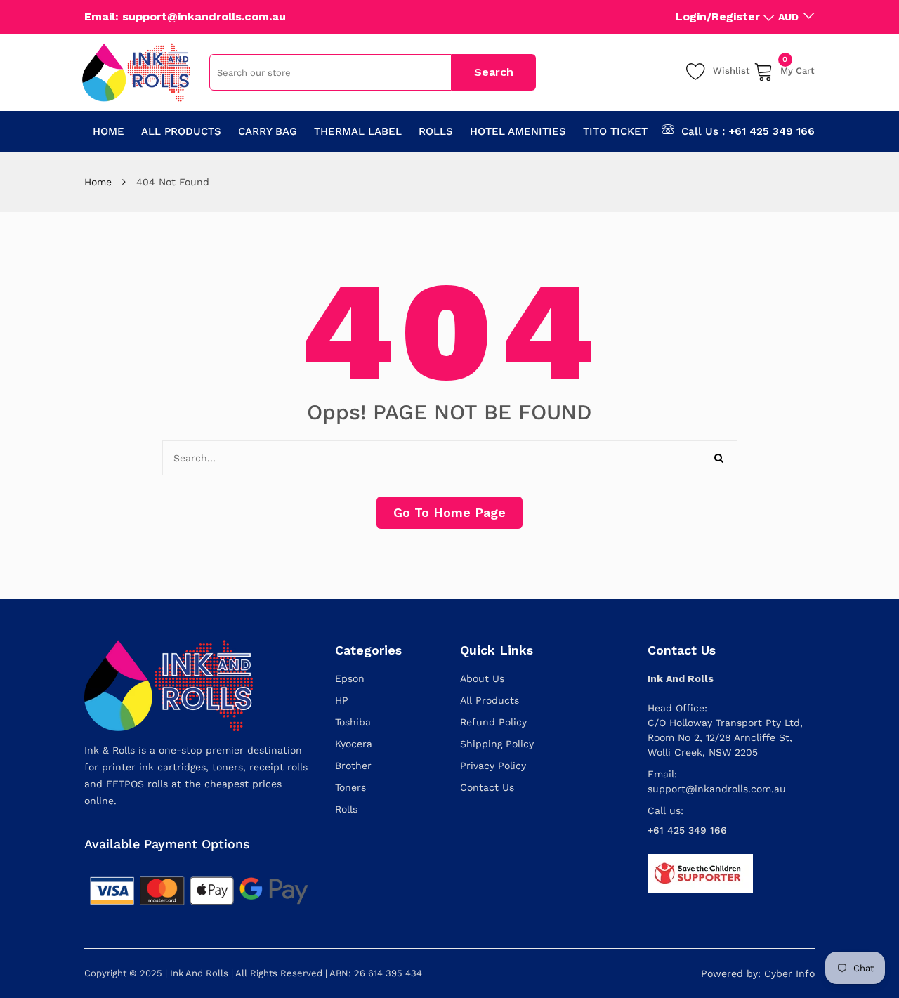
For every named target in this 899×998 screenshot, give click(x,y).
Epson (350, 678)
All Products (489, 700)
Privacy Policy (493, 765)
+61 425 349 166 (771, 131)
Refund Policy (493, 722)
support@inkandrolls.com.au (717, 788)
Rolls (346, 809)
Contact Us (487, 787)
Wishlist (731, 70)
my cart (797, 68)
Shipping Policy (497, 743)
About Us (482, 678)
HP (341, 700)
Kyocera (353, 743)
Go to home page (449, 512)
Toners (350, 787)
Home (98, 182)
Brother (353, 765)
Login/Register (718, 16)
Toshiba (353, 722)
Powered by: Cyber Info (758, 973)
